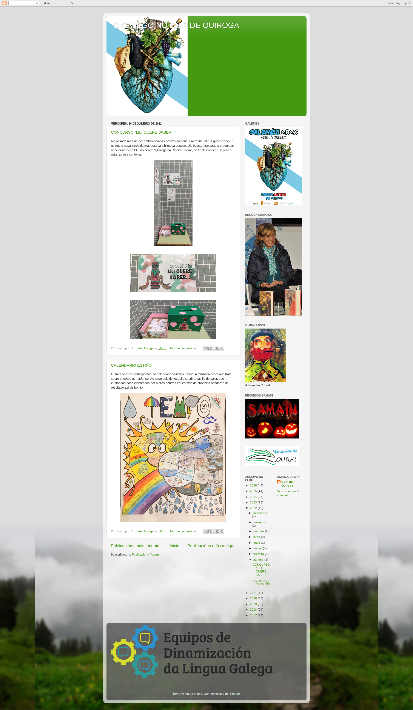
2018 (254, 609)
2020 (254, 598)
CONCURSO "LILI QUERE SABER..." (143, 132)
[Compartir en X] (213, 348)
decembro (260, 513)
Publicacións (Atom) (145, 554)
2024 (254, 497)
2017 (254, 615)
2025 (254, 491)
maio (257, 542)
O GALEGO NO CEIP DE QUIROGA (176, 25)
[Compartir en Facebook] (218, 348)
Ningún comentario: (184, 348)
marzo (258, 548)
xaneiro (258, 559)
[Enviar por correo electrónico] (205, 348)
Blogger (235, 693)
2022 (254, 508)
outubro (259, 531)
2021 (254, 592)
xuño (257, 537)
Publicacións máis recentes (136, 545)
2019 (254, 604)
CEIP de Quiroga (287, 484)
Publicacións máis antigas (211, 545)
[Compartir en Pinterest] (222, 348)
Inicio (174, 545)
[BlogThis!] (209, 348)
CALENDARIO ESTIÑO (131, 365)
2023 (254, 502)
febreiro (259, 554)
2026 (254, 485)
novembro (260, 522)
